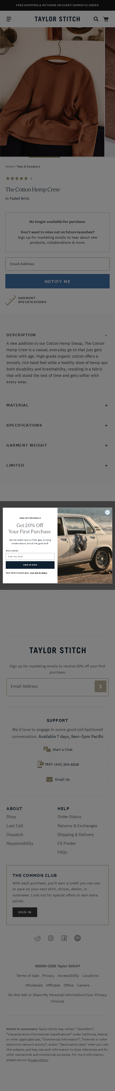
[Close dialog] (107, 512)
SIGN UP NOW (30, 565)
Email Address (12, 551)
